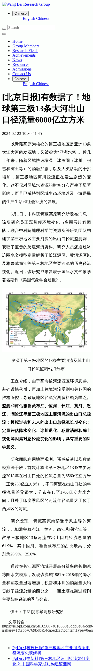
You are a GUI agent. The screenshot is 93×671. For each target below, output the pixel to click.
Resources (20, 64)
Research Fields (25, 50)
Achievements (24, 55)
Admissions (22, 69)
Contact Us (21, 74)
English (29, 18)
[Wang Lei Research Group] (46, 4)
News (17, 60)
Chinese (42, 18)
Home (17, 41)
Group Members (25, 46)
